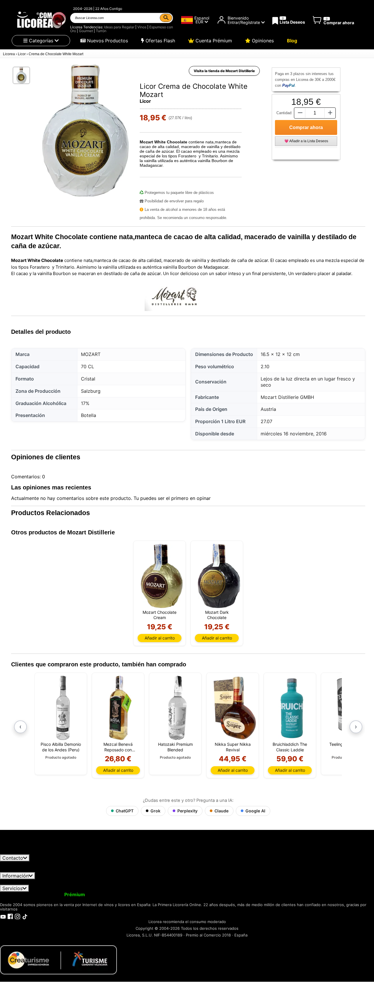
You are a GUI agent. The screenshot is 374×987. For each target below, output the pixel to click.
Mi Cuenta (15, 894)
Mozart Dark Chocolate (217, 615)
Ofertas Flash (159, 41)
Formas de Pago (203, 882)
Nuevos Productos (107, 41)
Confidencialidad (71, 882)
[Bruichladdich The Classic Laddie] (292, 708)
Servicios (12, 888)
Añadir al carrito (160, 637)
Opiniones (262, 41)
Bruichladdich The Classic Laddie (290, 747)
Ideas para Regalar (119, 27)
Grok (155, 810)
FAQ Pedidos (164, 882)
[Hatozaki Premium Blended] (177, 708)
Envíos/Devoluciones (121, 882)
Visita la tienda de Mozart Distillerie (224, 71)
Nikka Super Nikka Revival (233, 747)
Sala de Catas (253, 894)
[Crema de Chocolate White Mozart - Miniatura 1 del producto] (21, 75)
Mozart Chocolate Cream (159, 615)
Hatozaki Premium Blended (175, 747)
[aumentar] (330, 112)
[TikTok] (25, 916)
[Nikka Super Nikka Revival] (235, 708)
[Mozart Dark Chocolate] (219, 576)
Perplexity (187, 810)
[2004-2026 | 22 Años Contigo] (41, 20)
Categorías (41, 41)
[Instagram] (17, 916)
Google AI (255, 810)
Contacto (12, 858)
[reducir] (299, 112)
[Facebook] (10, 916)
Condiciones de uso (25, 882)
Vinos (141, 27)
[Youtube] (3, 916)
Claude (221, 810)
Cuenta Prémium (213, 41)
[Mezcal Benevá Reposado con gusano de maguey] (120, 708)
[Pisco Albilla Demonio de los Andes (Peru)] (63, 708)
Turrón (101, 31)
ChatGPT (125, 810)
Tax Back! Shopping (211, 894)
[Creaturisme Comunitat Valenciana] (58, 959)
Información (15, 876)
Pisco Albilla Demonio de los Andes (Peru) (61, 747)
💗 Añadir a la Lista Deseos (306, 141)
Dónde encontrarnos (297, 882)
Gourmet (86, 31)
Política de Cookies (248, 882)
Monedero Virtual (110, 894)
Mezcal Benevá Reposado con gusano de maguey (118, 747)
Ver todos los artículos (30, 851)
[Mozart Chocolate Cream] (162, 576)
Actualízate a (59, 894)
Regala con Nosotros (159, 894)
